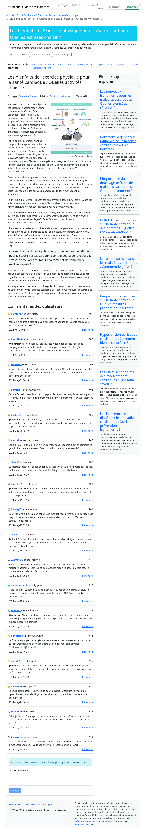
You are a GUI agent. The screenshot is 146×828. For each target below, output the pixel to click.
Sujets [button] (65, 5)
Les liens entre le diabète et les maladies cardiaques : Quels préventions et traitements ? (117, 421)
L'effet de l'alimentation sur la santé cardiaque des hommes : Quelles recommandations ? (118, 226)
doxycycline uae (82, 824)
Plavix (136, 64)
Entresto (90, 64)
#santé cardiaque (61, 54)
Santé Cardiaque (26, 15)
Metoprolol (125, 64)
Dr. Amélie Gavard (28, 96)
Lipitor (101, 64)
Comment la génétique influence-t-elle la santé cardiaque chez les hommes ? (118, 143)
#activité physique (41, 54)
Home (56, 5)
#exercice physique (19, 54)
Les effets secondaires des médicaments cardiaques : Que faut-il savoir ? (118, 378)
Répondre (87, 329)
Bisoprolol (45, 64)
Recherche (132, 6)
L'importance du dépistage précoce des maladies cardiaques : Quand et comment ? (117, 184)
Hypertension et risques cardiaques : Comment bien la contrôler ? (118, 338)
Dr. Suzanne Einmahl (61, 96)
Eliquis (79, 64)
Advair (34, 64)
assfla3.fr (87, 156)
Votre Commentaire (19, 770)
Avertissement (87, 5)
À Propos (101, 7)
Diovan (70, 64)
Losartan (111, 64)
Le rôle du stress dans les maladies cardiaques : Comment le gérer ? (118, 262)
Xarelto (48, 67)
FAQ (74, 5)
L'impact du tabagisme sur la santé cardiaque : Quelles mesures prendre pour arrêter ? (118, 302)
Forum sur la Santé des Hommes (27, 7)
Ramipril (37, 67)
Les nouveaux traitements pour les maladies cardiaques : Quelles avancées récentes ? (117, 99)
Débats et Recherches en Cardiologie (58, 15)
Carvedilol (58, 64)
